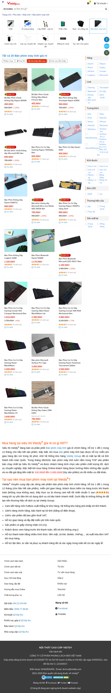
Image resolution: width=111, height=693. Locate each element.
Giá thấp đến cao (37, 61)
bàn (61, 452)
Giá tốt (22, 61)
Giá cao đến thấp (58, 61)
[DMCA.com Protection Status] (61, 677)
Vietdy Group (74, 456)
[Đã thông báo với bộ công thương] (47, 677)
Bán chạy (9, 61)
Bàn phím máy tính (56, 448)
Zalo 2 (106, 46)
